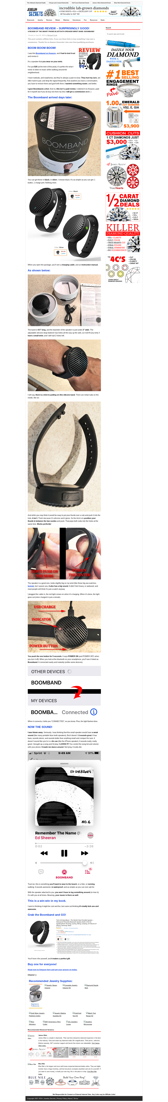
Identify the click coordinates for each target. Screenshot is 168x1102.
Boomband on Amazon (46, 53)
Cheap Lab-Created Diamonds (59, 3)
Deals (103, 20)
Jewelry (40, 20)
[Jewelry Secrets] (42, 16)
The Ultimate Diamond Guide (36, 3)
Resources (93, 20)
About (70, 1098)
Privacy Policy (62, 1098)
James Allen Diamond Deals (101, 3)
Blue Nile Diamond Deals (122, 3)
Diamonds (30, 20)
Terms (76, 1098)
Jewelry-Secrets (49, 1098)
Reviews (49, 20)
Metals (57, 20)
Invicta (30, 586)
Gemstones (77, 20)
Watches (66, 20)
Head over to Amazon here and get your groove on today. (52, 970)
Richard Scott (52, 35)
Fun (85, 20)
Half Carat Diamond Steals (80, 3)
